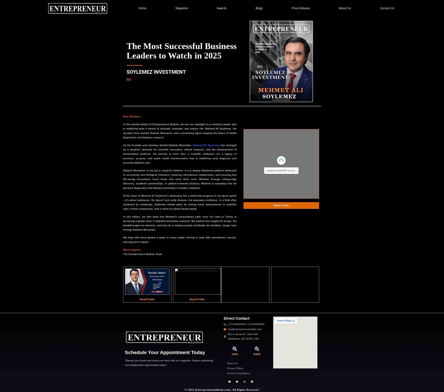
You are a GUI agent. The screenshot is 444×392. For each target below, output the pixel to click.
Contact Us (387, 8)
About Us (345, 8)
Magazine (182, 8)
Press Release (301, 8)
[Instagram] (244, 381)
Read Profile (147, 299)
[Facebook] (229, 381)
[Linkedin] (251, 381)
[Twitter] (237, 381)
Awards (222, 8)
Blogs (259, 8)
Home (142, 8)
